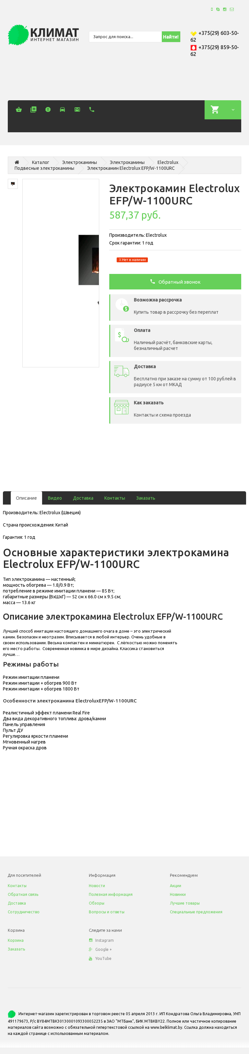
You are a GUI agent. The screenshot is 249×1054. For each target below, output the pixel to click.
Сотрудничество (24, 912)
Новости (97, 886)
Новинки (178, 894)
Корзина (16, 940)
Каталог (40, 162)
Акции (175, 886)
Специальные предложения (196, 912)
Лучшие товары (185, 903)
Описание (26, 498)
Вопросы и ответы (106, 912)
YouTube (103, 958)
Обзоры (96, 903)
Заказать (145, 498)
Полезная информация (111, 894)
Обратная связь (23, 894)
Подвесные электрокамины (44, 168)
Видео (55, 498)
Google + (103, 949)
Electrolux (168, 162)
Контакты (114, 498)
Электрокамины (79, 162)
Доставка (83, 498)
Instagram (104, 940)
